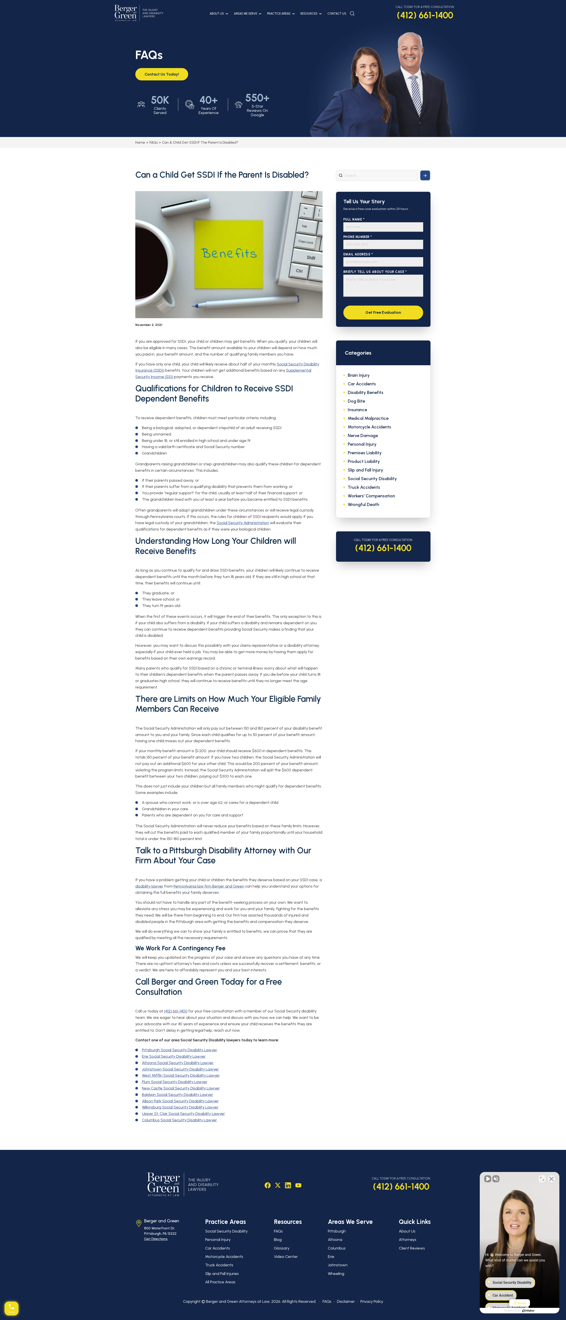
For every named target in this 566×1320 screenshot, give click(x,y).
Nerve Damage (363, 435)
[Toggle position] (542, 1178)
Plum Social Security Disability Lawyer (174, 1081)
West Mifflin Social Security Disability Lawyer (181, 1075)
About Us (217, 13)
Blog (278, 1239)
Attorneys (407, 1239)
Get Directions (156, 1239)
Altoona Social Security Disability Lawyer (178, 1062)
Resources (308, 13)
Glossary (281, 1248)
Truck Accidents (364, 487)
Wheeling (336, 1273)
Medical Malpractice (368, 418)
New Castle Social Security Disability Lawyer (181, 1088)
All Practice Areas (220, 1282)
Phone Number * (357, 237)
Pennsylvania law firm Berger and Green (209, 886)
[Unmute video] (487, 1178)
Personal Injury (362, 444)
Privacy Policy (371, 1301)
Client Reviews (412, 1248)
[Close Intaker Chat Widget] (551, 1178)
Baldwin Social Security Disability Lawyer (177, 1094)
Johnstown (338, 1265)
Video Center (286, 1256)
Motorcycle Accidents (369, 427)
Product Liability (364, 461)
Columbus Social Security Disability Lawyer (179, 1120)
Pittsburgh (337, 1231)
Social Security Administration (243, 522)
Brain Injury (359, 375)
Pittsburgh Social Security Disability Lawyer (179, 1050)
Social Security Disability (372, 478)
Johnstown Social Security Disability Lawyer (180, 1069)
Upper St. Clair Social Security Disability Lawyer (183, 1113)
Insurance (357, 409)
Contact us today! (162, 74)
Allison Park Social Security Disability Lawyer (180, 1101)
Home (140, 142)
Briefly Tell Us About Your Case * (375, 272)
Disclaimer (346, 1301)
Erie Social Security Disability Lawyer (174, 1056)
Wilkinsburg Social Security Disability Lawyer (180, 1107)
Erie (331, 1256)
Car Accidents (362, 383)
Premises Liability (365, 452)
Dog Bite (356, 401)
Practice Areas (279, 13)
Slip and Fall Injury (365, 470)
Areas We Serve (245, 13)
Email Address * (358, 254)
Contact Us (336, 13)
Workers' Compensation (371, 495)
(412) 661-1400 (425, 15)
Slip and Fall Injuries (222, 1273)
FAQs (153, 142)
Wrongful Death (363, 504)
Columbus (337, 1248)
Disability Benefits (365, 392)
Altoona (335, 1239)
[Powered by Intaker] (528, 1310)
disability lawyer (149, 886)
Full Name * (354, 219)
